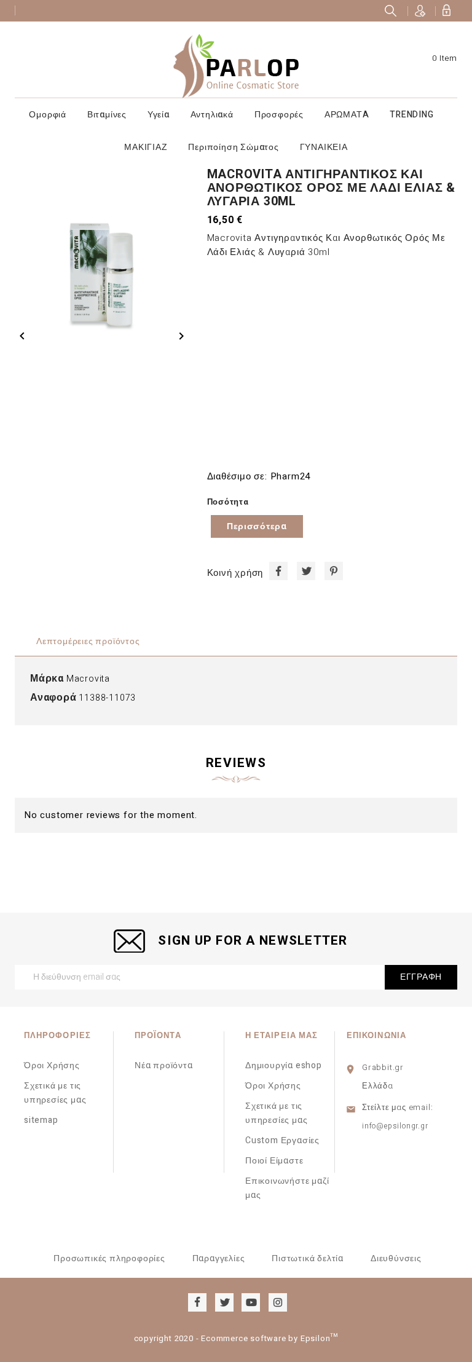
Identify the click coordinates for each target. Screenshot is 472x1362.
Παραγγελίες (218, 1258)
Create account (420, 10)
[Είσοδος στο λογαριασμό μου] (446, 10)
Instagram (278, 1302)
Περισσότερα (257, 526)
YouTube (251, 1302)
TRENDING (411, 114)
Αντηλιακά (212, 114)
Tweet (306, 571)
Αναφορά (53, 698)
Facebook (197, 1302)
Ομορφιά (47, 114)
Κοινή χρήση (278, 571)
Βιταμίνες (107, 114)
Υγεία (159, 114)
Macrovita (88, 678)
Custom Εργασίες (282, 1140)
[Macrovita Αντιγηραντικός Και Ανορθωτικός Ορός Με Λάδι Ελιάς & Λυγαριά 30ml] (102, 254)
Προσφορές (279, 114)
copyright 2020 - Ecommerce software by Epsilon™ (236, 1338)
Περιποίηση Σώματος (233, 147)
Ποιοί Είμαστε (274, 1160)
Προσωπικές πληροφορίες (109, 1258)
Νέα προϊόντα (164, 1065)
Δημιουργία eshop (283, 1065)
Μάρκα (47, 679)
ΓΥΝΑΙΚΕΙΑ (324, 147)
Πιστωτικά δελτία (308, 1258)
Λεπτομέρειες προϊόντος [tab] (88, 641)
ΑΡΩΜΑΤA (346, 114)
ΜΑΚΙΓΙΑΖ (145, 147)
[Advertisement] (332, 363)
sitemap (41, 1120)
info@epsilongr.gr (395, 1126)
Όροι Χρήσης (52, 1065)
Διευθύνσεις (396, 1258)
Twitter (224, 1302)
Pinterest (333, 571)
